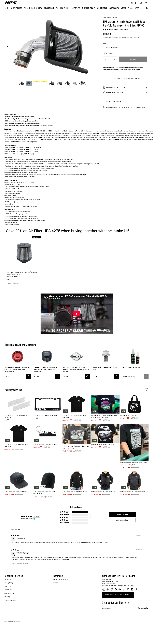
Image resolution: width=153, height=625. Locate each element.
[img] (15, 535)
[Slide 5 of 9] (51, 83)
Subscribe (143, 608)
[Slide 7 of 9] (67, 83)
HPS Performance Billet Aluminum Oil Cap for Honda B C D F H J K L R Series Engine (17, 369)
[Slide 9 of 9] (82, 83)
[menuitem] (137, 8)
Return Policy (8, 586)
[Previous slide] (6, 47)
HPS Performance (14, 621)
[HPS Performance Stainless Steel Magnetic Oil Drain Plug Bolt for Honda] (106, 356)
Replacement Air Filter (115, 92)
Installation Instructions (115, 87)
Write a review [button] (122, 514)
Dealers (55, 583)
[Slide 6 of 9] (59, 83)
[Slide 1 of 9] (21, 83)
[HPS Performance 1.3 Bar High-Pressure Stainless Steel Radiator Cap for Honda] (76, 356)
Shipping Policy (9, 593)
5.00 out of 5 (36, 516)
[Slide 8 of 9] (74, 83)
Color (104, 43)
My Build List (115, 101)
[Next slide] (96, 47)
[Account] (141, 3)
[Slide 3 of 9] (36, 83)
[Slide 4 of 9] (44, 83)
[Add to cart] (28, 376)
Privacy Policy (8, 583)
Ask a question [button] (122, 520)
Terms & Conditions (10, 600)
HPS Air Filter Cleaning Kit (131, 367)
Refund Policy (8, 590)
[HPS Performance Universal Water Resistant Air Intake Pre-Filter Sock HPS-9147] (47, 356)
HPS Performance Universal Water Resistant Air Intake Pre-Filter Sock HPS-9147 (46, 369)
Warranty (7, 597)
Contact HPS (8, 579)
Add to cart (23, 267)
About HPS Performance (60, 579)
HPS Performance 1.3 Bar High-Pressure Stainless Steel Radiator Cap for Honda (76, 369)
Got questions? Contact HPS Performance (125, 79)
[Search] (146, 8)
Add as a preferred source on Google (118, 594)
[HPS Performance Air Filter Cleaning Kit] (135, 356)
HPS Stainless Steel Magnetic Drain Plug (105, 368)
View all (146, 389)
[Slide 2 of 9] (29, 83)
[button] (107, 29)
